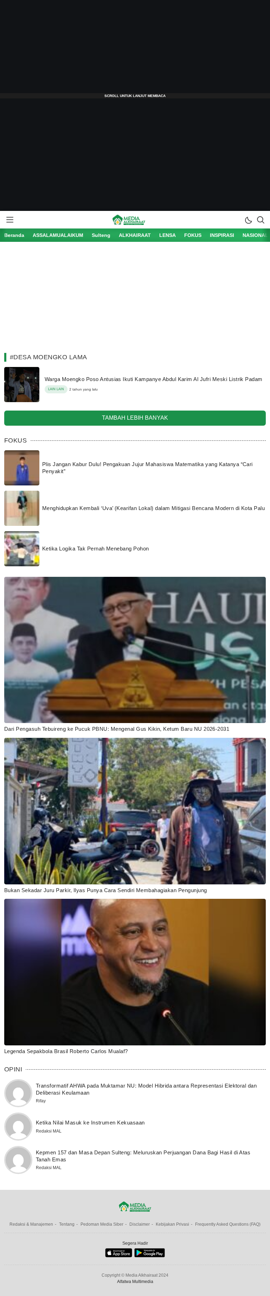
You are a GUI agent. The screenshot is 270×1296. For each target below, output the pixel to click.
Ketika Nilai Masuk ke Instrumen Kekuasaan (90, 1123)
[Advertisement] (135, 49)
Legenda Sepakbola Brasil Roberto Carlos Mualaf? (66, 1051)
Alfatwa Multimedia (135, 1281)
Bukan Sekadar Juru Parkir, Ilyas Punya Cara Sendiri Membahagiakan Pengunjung (105, 890)
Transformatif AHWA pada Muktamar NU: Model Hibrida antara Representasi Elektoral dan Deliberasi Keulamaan (146, 1089)
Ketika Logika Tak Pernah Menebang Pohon (95, 549)
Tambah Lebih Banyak (135, 418)
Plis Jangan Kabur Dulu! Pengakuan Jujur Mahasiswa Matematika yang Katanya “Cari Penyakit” (147, 467)
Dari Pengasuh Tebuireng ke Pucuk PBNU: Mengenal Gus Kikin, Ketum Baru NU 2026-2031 (116, 729)
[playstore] (149, 1255)
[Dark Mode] (248, 219)
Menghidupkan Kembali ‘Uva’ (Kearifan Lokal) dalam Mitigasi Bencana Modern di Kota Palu (153, 508)
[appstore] (118, 1255)
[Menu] (9, 219)
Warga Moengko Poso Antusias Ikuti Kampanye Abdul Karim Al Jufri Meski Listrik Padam (154, 379)
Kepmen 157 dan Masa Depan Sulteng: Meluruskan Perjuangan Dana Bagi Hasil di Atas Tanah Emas (143, 1155)
